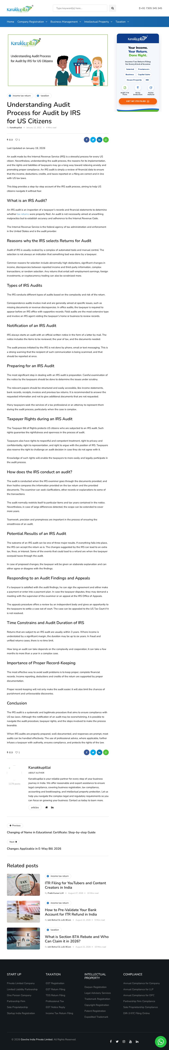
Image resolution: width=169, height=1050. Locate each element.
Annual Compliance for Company (141, 983)
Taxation (121, 22)
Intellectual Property (96, 22)
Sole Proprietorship (17, 1007)
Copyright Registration (96, 1005)
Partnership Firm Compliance (139, 1001)
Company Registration (30, 22)
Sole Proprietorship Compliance (140, 1007)
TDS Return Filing (55, 995)
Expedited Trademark (96, 1017)
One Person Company (19, 995)
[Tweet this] (93, 140)
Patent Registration (95, 1011)
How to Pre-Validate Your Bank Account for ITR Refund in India (71, 912)
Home (10, 22)
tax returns (23, 214)
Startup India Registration (21, 1013)
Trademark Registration (97, 999)
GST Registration (55, 983)
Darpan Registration (95, 987)
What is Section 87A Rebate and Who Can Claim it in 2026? (77, 939)
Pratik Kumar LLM (56, 893)
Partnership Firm (16, 1001)
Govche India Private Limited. (37, 1039)
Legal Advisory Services (97, 993)
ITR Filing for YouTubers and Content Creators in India (75, 885)
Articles (35, 807)
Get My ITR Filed (137, 101)
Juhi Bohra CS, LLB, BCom (59, 920)
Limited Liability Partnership (22, 989)
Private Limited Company (21, 983)
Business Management (64, 22)
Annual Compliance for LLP (138, 989)
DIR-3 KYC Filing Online (136, 1013)
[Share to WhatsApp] (106, 140)
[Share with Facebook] (86, 140)
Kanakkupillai (16, 127)
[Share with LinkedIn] (99, 140)
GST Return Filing (55, 989)
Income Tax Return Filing (59, 1013)
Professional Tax (55, 1001)
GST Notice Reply (55, 1007)
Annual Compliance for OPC (138, 995)
